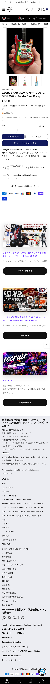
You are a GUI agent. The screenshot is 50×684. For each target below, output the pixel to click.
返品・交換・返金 (9, 569)
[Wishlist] (38, 9)
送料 (13, 105)
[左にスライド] (5, 81)
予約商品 (5, 535)
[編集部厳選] (35, 18)
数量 (4, 125)
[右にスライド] (45, 81)
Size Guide (43, 126)
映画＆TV (5, 527)
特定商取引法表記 (9, 593)
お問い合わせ (7, 577)
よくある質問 (7, 573)
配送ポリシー (7, 589)
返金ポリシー (7, 585)
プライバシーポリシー (11, 601)
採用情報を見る (25, 402)
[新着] (4, 18)
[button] (4, 9)
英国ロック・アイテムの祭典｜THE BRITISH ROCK (22, 511)
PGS (20, 669)
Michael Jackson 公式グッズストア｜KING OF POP (22, 503)
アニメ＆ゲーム (8, 531)
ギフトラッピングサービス (12, 565)
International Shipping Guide (27, 186)
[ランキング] (19, 18)
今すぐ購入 (36, 136)
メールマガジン (8, 553)
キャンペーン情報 (9, 495)
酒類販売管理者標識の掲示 (12, 597)
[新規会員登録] (32, 9)
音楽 (4, 519)
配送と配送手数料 (9, 561)
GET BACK (25, 335)
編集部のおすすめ (9, 539)
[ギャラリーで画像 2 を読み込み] (25, 81)
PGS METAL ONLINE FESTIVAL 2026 (16, 499)
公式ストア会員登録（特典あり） (15, 549)
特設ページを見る (25, 271)
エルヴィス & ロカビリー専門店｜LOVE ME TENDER (22, 507)
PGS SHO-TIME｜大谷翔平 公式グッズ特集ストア (21, 515)
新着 (4, 483)
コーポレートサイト (14, 660)
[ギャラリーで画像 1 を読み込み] (13, 81)
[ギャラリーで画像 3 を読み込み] (36, 81)
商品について (7, 605)
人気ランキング (8, 487)
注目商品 (5, 491)
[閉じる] (46, 2)
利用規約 (5, 581)
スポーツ (5, 523)
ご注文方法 (6, 557)
